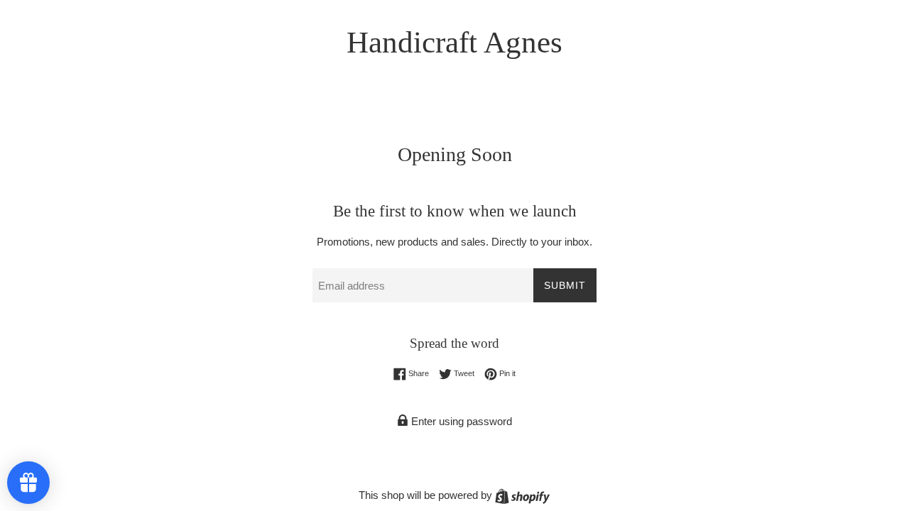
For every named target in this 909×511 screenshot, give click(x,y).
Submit (565, 285)
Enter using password (460, 421)
